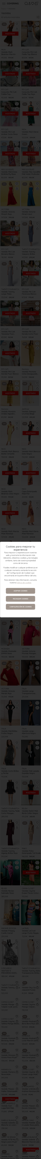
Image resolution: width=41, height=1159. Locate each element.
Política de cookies (23, 583)
